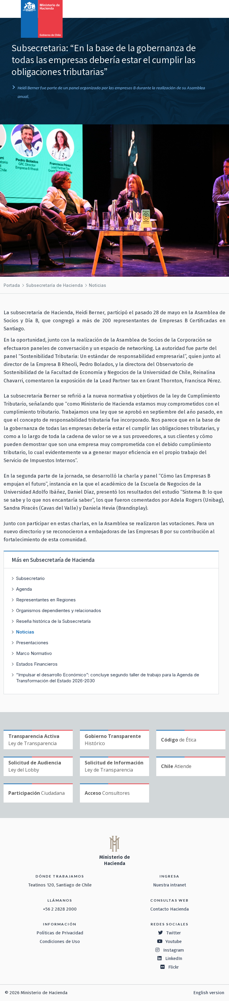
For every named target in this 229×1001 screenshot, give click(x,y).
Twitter (173, 933)
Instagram (173, 950)
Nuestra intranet (169, 885)
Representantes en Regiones (46, 600)
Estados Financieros (37, 664)
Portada (12, 285)
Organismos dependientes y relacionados (58, 610)
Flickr (173, 967)
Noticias (97, 285)
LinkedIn (173, 958)
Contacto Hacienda (169, 909)
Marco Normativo (34, 653)
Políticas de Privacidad (59, 933)
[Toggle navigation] (199, 8)
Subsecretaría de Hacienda (54, 285)
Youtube (173, 941)
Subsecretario (30, 578)
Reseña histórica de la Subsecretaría (53, 621)
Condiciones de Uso (60, 941)
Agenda (24, 589)
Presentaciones (32, 642)
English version (208, 992)
